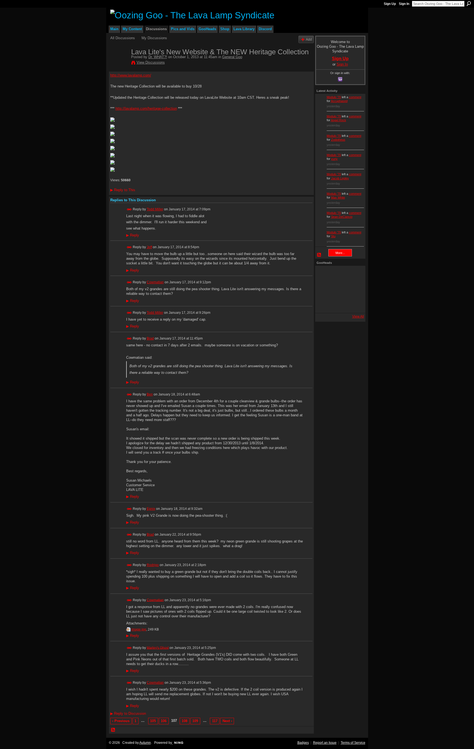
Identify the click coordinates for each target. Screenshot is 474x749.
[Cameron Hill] (338, 274)
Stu (333, 236)
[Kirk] (338, 289)
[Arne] (338, 304)
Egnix (151, 509)
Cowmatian (155, 282)
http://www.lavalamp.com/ (130, 75)
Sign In (404, 4)
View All (358, 316)
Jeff (149, 247)
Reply (132, 235)
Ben (150, 394)
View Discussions (151, 62)
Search (469, 3)
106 (164, 721)
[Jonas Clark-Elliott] (324, 289)
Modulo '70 (334, 97)
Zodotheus (338, 139)
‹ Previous (120, 721)
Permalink (129, 209)
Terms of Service (353, 743)
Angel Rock (338, 120)
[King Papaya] (324, 274)
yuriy (334, 158)
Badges (303, 743)
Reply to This (122, 190)
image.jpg (138, 629)
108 (184, 721)
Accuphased (339, 101)
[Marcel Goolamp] (353, 304)
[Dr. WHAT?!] (119, 63)
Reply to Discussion (128, 713)
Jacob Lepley (340, 178)
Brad (150, 338)
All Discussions (122, 38)
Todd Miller (155, 209)
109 (195, 721)
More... (340, 253)
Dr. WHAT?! (157, 57)
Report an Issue (325, 743)
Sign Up (390, 4)
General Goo (232, 57)
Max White (338, 197)
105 (153, 721)
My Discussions (154, 38)
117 (215, 721)
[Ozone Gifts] (353, 274)
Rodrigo (153, 565)
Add (309, 39)
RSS (113, 730)
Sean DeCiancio (341, 216)
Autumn (145, 743)
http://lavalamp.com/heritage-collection (146, 108)
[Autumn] (324, 304)
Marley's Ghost (158, 647)
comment (355, 97)
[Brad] (353, 289)
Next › (227, 721)
